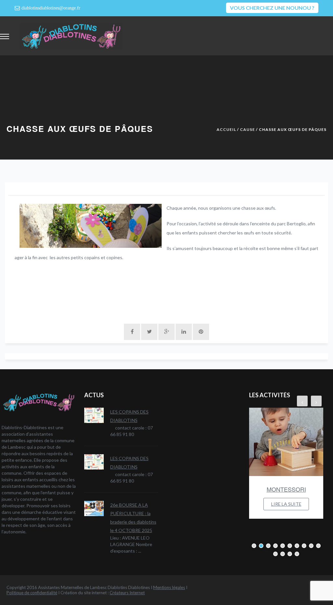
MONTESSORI (286, 489)
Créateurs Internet (127, 592)
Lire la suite (286, 504)
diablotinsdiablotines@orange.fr (50, 8)
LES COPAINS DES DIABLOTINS (129, 416)
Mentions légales (169, 587)
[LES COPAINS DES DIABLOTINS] (94, 415)
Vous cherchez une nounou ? (272, 8)
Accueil (226, 129)
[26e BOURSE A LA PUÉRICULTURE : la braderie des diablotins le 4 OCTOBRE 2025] (94, 508)
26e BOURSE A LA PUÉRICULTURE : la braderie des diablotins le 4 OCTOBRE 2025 (133, 517)
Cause (247, 129)
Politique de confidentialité (32, 592)
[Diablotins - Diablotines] (71, 35)
